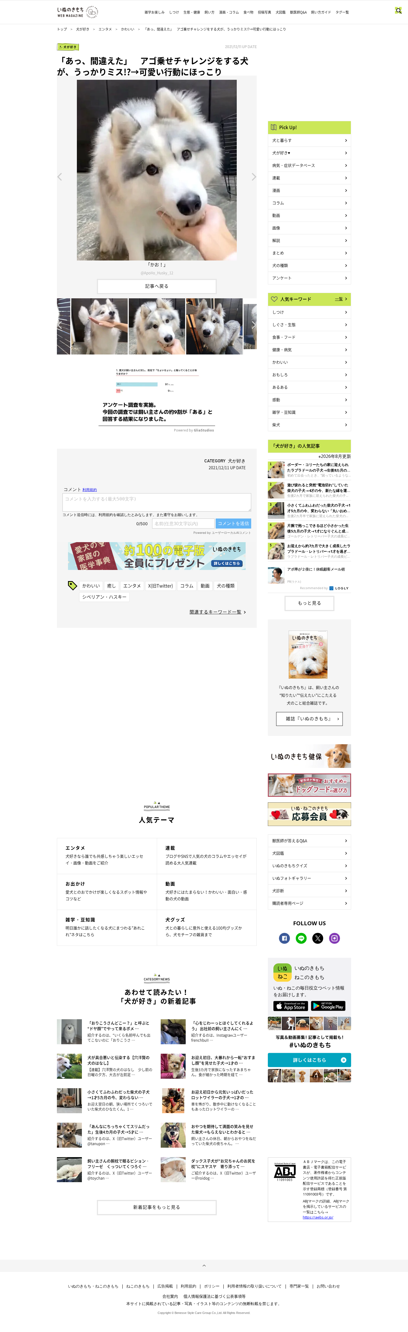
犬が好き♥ (281, 152)
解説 (276, 240)
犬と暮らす (282, 140)
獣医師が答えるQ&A (289, 840)
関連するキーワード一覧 (215, 611)
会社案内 (170, 1296)
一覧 (339, 298)
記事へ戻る (157, 285)
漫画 (276, 190)
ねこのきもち (138, 1286)
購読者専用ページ (287, 903)
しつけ (174, 12)
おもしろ (280, 374)
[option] (157, 176)
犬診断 (278, 890)
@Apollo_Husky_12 (157, 272)
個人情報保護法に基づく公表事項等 (214, 1296)
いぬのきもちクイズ (289, 865)
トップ (62, 29)
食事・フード (284, 337)
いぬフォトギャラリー (291, 878)
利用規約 (188, 1286)
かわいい (127, 29)
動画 (205, 585)
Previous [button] (59, 176)
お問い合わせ (328, 1286)
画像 (276, 227)
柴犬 (276, 424)
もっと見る (309, 602)
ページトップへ (204, 1266)
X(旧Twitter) (160, 585)
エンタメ (105, 29)
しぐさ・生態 (284, 324)
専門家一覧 (299, 1286)
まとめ (278, 253)
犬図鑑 (281, 12)
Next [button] (254, 176)
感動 (276, 399)
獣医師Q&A (298, 12)
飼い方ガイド (321, 12)
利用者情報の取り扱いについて (254, 1286)
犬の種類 (226, 585)
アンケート (282, 278)
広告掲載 (165, 1286)
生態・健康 (191, 12)
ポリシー (212, 1286)
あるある (280, 387)
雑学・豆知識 (284, 412)
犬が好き (82, 29)
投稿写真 (264, 12)
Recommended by (314, 588)
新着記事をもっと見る (156, 1207)
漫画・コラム (229, 12)
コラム (186, 585)
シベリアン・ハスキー (104, 596)
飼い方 (210, 12)
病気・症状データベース (293, 165)
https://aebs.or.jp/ (318, 1217)
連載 (276, 177)
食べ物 (248, 12)
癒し (111, 585)
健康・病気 (282, 349)
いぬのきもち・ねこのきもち (93, 1286)
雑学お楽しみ (155, 12)
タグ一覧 (342, 12)
